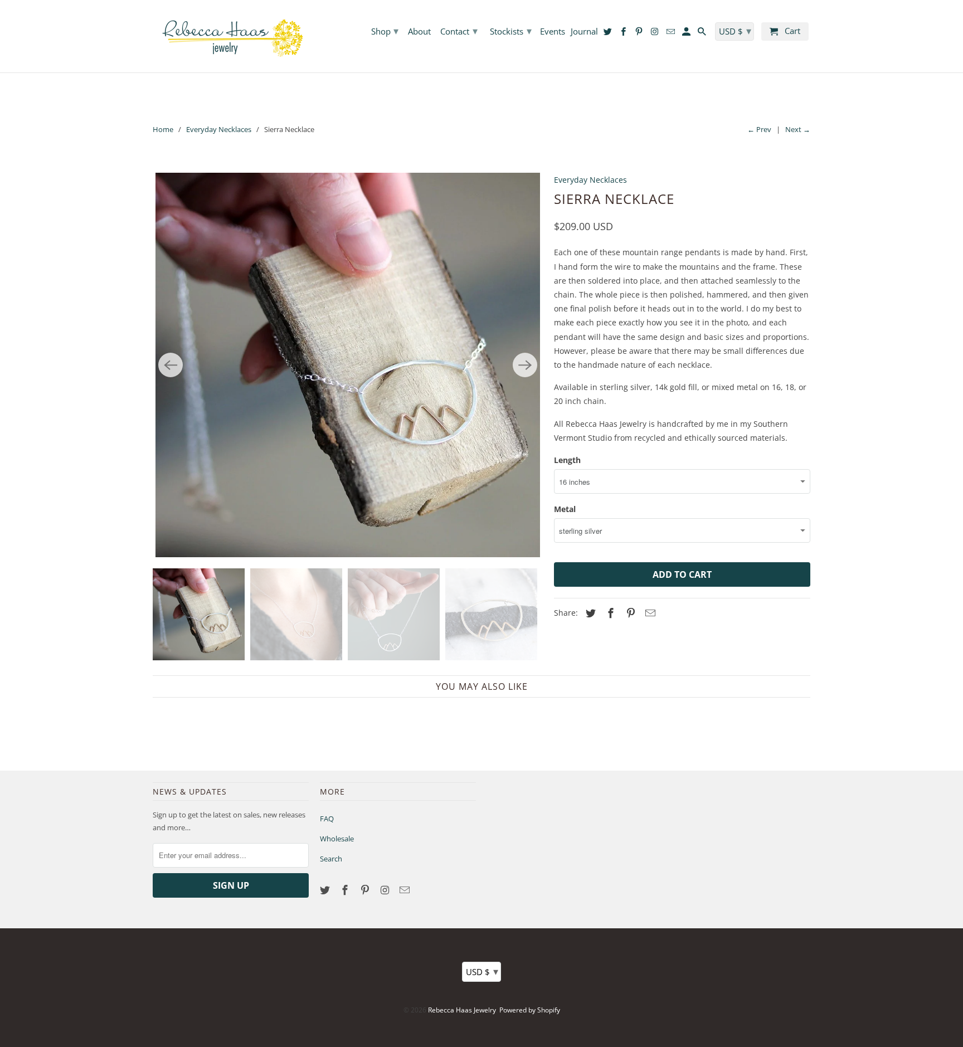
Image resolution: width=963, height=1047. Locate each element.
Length (567, 460)
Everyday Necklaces (218, 129)
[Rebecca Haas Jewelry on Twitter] (326, 890)
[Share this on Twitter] (589, 613)
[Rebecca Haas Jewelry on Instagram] (386, 890)
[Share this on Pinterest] (629, 613)
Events (552, 32)
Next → (797, 129)
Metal (565, 509)
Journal (584, 32)
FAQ (327, 819)
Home (163, 129)
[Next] (525, 365)
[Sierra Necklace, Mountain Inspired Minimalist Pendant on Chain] (347, 365)
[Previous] (170, 365)
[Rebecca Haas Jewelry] (231, 36)
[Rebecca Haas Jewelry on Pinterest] (366, 890)
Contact (459, 30)
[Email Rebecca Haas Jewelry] (406, 890)
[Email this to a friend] (649, 613)
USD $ (482, 971)
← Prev (759, 129)
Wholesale (337, 839)
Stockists (511, 30)
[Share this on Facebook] (609, 613)
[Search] (703, 34)
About (419, 32)
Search (331, 859)
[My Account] (687, 34)
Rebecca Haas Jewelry (462, 1010)
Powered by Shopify (529, 1010)
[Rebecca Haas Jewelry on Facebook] (346, 890)
